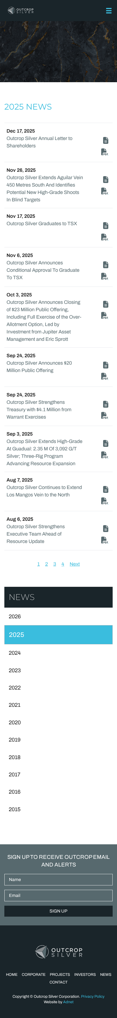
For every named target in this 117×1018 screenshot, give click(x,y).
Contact (58, 982)
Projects (60, 975)
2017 (14, 774)
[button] (109, 10)
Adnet (68, 1002)
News (105, 975)
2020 (15, 722)
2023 (15, 670)
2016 (14, 792)
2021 (14, 705)
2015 (14, 809)
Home (11, 975)
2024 (15, 653)
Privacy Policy (92, 996)
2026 (15, 616)
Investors (85, 975)
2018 (14, 757)
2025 (16, 634)
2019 (14, 740)
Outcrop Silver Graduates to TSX (42, 223)
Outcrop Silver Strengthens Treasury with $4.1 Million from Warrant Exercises (39, 409)
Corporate (33, 975)
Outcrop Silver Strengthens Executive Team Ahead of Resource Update (36, 534)
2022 (15, 688)
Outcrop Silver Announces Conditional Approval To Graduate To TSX (43, 270)
